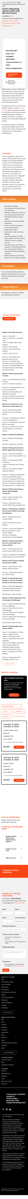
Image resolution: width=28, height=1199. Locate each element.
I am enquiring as (20, 917)
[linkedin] (10, 1109)
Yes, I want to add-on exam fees (14, 742)
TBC (11, 16)
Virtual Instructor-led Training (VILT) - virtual (15, 942)
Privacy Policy (19, 966)
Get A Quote (19, 747)
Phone (17, 909)
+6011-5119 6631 (19, 903)
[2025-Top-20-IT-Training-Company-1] (6, 1174)
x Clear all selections (19, 716)
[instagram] (7, 1109)
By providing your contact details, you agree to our (15, 965)
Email (4, 917)
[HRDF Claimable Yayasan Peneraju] (8, 30)
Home (3, 2)
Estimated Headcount (9, 926)
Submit (6, 970)
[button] (14, 839)
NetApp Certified (11, 2)
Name (4, 909)
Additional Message (8, 947)
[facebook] (3, 1109)
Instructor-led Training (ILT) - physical (13, 938)
